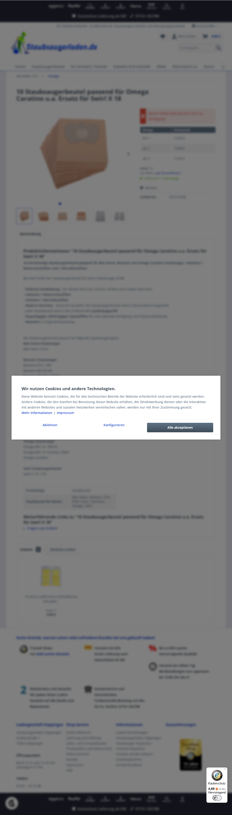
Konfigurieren (114, 425)
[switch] (217, 798)
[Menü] (224, 770)
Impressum (65, 413)
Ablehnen (50, 425)
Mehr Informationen (37, 413)
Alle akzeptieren (180, 427)
